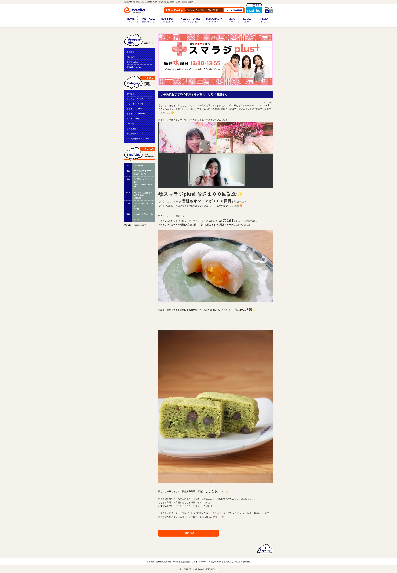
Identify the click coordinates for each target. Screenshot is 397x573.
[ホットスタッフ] (168, 20)
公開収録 (130, 124)
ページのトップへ (264, 549)
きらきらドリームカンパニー (139, 99)
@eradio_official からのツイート (137, 225)
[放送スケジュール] (147, 20)
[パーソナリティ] (214, 20)
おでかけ (130, 94)
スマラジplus (132, 62)
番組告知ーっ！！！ (135, 134)
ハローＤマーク (133, 119)
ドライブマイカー (134, 109)
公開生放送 (131, 129)
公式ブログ (131, 52)
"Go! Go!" (130, 57)
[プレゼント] (264, 20)
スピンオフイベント (135, 104)
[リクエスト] (247, 20)
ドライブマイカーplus (136, 114)
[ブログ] (232, 20)
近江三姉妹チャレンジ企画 (138, 139)
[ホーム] (130, 20)
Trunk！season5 (134, 67)
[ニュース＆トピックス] (190, 20)
